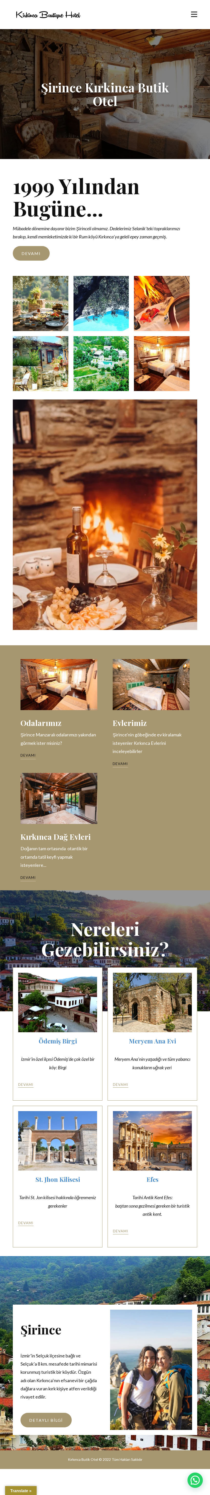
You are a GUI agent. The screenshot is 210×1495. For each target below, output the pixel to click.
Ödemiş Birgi (58, 1041)
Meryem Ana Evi (152, 1041)
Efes (152, 1179)
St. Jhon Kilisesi (58, 1179)
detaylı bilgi (46, 1420)
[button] (195, 1480)
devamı (26, 1084)
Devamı (31, 253)
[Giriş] (48, 14)
